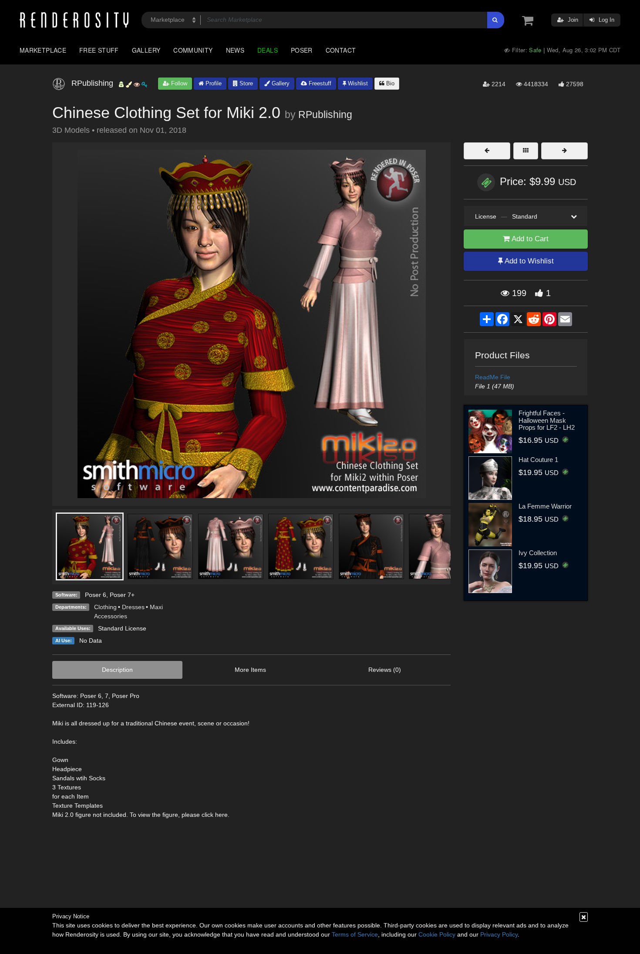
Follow (178, 83)
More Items (250, 669)
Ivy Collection (538, 552)
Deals (267, 50)
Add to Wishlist (528, 261)
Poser (302, 50)
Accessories (110, 616)
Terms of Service (355, 934)
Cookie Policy (436, 934)
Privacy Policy (499, 934)
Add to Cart (529, 239)
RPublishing (325, 114)
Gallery (146, 50)
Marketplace (43, 50)
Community (192, 50)
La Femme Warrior (545, 506)
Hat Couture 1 (538, 459)
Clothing (105, 606)
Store (245, 83)
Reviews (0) (384, 669)
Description (117, 669)
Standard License (122, 628)
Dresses (133, 606)
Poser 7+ (122, 594)
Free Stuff (99, 50)
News (235, 50)
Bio (389, 83)
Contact (341, 50)
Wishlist (357, 83)
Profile (213, 83)
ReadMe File (492, 377)
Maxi (156, 606)
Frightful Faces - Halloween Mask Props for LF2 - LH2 (547, 420)
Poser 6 (95, 594)
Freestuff (319, 83)
